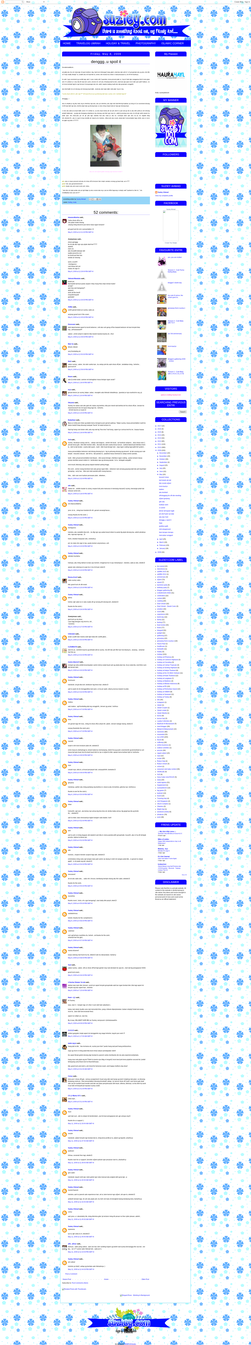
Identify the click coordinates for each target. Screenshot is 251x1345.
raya (158, 756)
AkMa (70, 307)
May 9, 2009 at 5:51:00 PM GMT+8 (80, 1102)
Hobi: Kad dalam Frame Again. (167, 858)
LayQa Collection (163, 721)
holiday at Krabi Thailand (166, 676)
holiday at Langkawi (164, 678)
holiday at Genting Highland (167, 668)
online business (162, 745)
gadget (159, 633)
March (161, 542)
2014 (160, 435)
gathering (160, 636)
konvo (159, 716)
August (162, 465)
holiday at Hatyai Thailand (166, 670)
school (159, 766)
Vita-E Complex (162, 804)
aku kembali (163, 492)
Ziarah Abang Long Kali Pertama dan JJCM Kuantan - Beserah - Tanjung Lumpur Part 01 (169, 868)
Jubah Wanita (162, 713)
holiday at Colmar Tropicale (167, 665)
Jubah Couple (162, 708)
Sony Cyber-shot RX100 (165, 777)
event (159, 612)
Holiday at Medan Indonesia (167, 684)
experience (161, 614)
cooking (160, 601)
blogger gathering (163, 590)
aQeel (159, 579)
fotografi (160, 630)
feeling (70, 202)
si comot (162, 508)
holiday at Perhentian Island (167, 689)
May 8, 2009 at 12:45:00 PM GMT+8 (80, 317)
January (162, 548)
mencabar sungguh (166, 535)
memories (160, 732)
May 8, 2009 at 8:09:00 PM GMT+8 (80, 1023)
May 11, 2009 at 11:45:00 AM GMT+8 (81, 1219)
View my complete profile (164, 196)
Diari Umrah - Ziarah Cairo (166, 606)
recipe (159, 758)
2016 (160, 429)
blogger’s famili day (175, 283)
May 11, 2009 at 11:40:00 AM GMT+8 (81, 1180)
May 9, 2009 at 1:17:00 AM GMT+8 (80, 1036)
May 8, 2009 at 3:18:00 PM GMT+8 (80, 494)
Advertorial (161, 569)
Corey (70, 1076)
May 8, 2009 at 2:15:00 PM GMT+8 (80, 413)
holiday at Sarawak (164, 694)
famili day (160, 617)
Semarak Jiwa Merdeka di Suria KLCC (170, 833)
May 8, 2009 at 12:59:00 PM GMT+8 (80, 369)
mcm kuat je (172, 346)
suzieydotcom (162, 788)
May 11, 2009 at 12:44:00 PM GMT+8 (81, 1269)
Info (158, 700)
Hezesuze (71, 324)
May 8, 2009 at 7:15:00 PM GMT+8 (80, 990)
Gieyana (71, 403)
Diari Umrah (161, 604)
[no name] (160, 566)
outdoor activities (163, 748)
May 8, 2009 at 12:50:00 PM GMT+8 (80, 354)
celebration (161, 596)
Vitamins (160, 806)
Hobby (159, 652)
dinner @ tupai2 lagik (166, 511)
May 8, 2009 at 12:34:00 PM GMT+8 (80, 300)
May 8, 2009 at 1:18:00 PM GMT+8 (80, 383)
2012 (160, 441)
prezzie (159, 750)
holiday (159, 654)
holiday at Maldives (164, 681)
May (161, 474)
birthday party (162, 587)
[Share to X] (95, 199)
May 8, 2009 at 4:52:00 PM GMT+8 (80, 821)
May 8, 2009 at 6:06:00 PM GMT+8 (80, 975)
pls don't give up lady (166, 514)
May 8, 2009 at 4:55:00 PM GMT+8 (80, 886)
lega (160, 523)
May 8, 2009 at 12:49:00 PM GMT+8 (80, 337)
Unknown (71, 634)
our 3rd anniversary (175, 334)
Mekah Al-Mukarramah (165, 729)
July (161, 468)
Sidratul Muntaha (74, 278)
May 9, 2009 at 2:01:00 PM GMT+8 (80, 1089)
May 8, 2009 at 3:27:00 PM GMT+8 (80, 627)
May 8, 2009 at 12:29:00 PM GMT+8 (80, 271)
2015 (160, 432)
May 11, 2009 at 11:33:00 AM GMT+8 (81, 1123)
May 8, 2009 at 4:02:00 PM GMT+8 (80, 655)
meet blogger (162, 726)
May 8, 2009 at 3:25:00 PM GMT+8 (80, 587)
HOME (67, 43)
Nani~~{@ (71, 997)
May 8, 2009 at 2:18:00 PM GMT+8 (80, 432)
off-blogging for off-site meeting (170, 495)
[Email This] (90, 199)
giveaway (160, 638)
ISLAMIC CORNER (172, 43)
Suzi (69, 965)
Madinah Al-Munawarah (165, 724)
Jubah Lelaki (161, 710)
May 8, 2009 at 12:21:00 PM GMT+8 (80, 232)
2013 (160, 438)
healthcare (161, 646)
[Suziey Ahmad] (171, 240)
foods (159, 628)
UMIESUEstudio (130, 1344)
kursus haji (161, 718)
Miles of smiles (163, 839)
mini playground (165, 529)
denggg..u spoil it (165, 520)
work (159, 817)
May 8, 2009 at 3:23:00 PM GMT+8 (80, 546)
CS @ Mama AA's (74, 1096)
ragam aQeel (161, 753)
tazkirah (160, 793)
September (163, 462)
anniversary (161, 577)
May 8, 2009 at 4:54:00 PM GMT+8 (80, 864)
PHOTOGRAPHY (146, 43)
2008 (160, 552)
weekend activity (163, 812)
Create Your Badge (171, 243)
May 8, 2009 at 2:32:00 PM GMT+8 (80, 478)
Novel (159, 740)
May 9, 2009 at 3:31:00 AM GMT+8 (80, 1069)
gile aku (162, 502)
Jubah (159, 705)
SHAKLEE (160, 772)
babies (161, 489)
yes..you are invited (175, 257)
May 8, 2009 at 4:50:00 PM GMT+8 (80, 794)
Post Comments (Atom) (80, 1283)
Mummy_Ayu (163, 849)
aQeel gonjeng (164, 498)
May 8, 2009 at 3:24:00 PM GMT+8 (80, 570)
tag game (160, 790)
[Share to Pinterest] (100, 199)
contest (159, 598)
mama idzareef (73, 662)
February (162, 545)
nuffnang (160, 742)
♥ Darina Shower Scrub (76, 982)
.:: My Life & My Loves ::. (167, 831)
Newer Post (67, 1279)
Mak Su (70, 344)
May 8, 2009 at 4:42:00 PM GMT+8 (80, 692)
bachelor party (162, 585)
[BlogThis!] (92, 199)
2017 (160, 426)
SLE (158, 774)
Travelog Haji (162, 798)
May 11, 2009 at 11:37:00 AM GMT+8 (81, 1141)
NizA (70, 361)
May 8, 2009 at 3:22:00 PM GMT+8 (80, 518)
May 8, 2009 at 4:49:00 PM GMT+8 (80, 755)
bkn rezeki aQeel (165, 483)
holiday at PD (162, 686)
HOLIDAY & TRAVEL (118, 43)
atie (69, 486)
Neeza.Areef (72, 577)
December (163, 453)
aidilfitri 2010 (161, 572)
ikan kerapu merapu (166, 532)
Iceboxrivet (162, 864)
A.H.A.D (71, 1030)
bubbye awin (163, 505)
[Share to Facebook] (97, 199)
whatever (160, 814)
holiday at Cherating (164, 662)
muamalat (160, 734)
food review (161, 625)
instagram (160, 702)
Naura (70, 376)
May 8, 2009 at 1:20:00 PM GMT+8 (80, 395)
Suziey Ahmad (73, 501)
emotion (160, 609)
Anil (69, 440)
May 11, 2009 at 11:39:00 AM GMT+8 (81, 1163)
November (163, 456)
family (159, 620)
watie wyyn (72, 1043)
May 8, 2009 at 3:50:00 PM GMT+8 (80, 640)
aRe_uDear (72, 1244)
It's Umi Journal (164, 856)
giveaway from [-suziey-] (176, 308)
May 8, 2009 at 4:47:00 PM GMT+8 (80, 709)
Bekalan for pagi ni (164, 851)
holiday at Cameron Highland (167, 660)
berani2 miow (164, 477)
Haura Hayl (161, 644)
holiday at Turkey (163, 697)
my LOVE (160, 737)
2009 (160, 450)
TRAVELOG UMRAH (88, 43)
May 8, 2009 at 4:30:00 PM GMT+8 (80, 670)
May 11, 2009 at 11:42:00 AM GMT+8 (81, 1202)
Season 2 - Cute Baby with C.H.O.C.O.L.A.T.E (176, 372)
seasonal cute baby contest (166, 769)
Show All (184, 875)
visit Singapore (162, 801)
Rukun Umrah (162, 764)
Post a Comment (71, 1274)
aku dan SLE (163, 517)
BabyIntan (72, 420)
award (159, 582)
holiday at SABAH (163, 692)
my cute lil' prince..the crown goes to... (175, 296)
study (74, 202)
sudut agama (161, 782)
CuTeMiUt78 (72, 647)
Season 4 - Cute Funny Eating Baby (176, 271)
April (161, 539)
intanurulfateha (73, 217)
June (161, 471)
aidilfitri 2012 (161, 574)
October (162, 459)
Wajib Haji (160, 809)
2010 (160, 447)
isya (69, 390)
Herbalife (160, 649)
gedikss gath (163, 526)
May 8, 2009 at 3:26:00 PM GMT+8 (80, 609)
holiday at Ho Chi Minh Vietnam (168, 673)
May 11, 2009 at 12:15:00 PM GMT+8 (81, 1252)
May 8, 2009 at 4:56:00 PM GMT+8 (80, 921)
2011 (160, 444)
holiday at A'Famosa (164, 657)
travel (159, 796)
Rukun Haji (161, 761)
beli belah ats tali (165, 480)
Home (106, 1279)
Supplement (161, 785)
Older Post (145, 1279)
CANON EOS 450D (164, 593)
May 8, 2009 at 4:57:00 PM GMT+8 (80, 940)
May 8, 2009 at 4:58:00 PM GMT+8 (80, 958)
